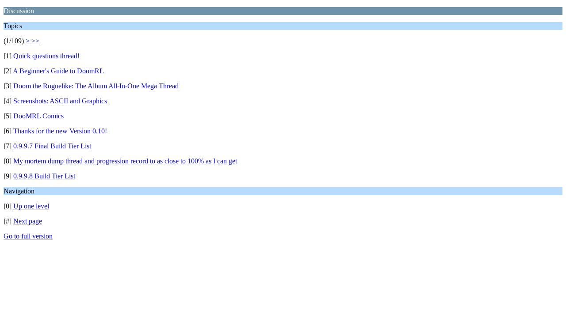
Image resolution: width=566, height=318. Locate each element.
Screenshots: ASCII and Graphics (60, 101)
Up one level (31, 206)
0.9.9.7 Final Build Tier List (52, 146)
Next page (27, 221)
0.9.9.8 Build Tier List (44, 176)
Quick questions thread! (46, 56)
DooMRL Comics (38, 116)
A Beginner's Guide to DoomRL (58, 71)
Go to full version (28, 236)
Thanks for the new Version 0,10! (60, 131)
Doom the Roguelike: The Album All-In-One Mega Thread (96, 86)
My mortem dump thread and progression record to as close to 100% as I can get (125, 161)
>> (35, 41)
